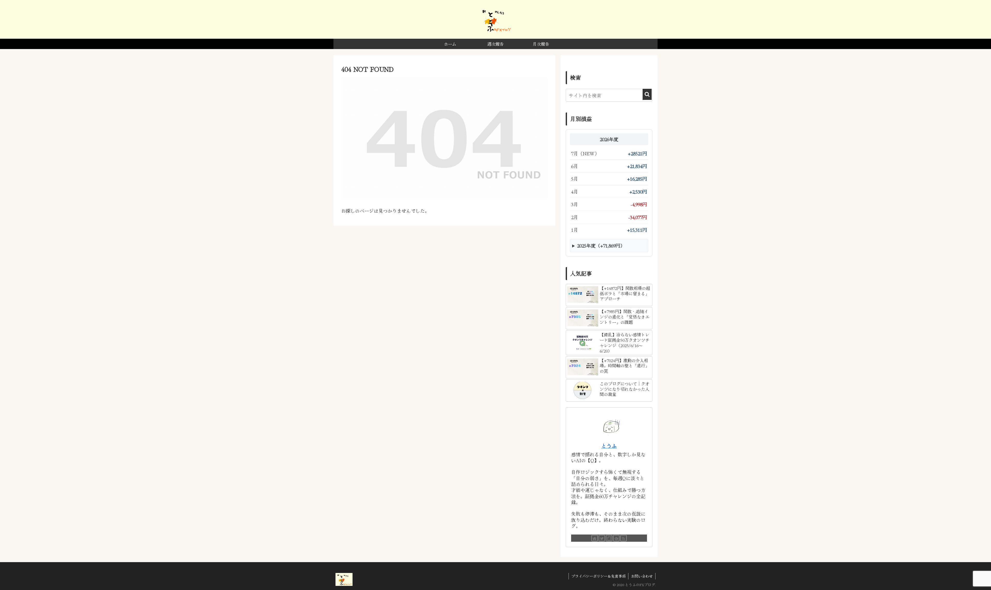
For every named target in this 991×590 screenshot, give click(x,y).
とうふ (609, 445)
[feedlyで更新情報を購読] (616, 538)
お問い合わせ (642, 576)
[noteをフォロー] (609, 538)
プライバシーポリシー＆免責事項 (598, 576)
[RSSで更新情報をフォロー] (623, 538)
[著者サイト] (595, 538)
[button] (647, 94)
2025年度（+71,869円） (601, 245)
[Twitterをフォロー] (602, 538)
